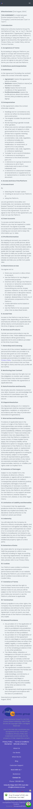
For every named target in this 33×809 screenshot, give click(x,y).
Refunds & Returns (20, 744)
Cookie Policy (22, 802)
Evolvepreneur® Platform (20, 806)
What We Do (16, 757)
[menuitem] (16, 749)
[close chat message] (30, 790)
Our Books (16, 753)
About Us (16, 748)
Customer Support (16, 765)
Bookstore (16, 774)
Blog (16, 761)
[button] (29, 3)
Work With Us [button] (16, 770)
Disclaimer (8, 744)
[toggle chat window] (28, 804)
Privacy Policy (6, 360)
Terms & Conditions (22, 742)
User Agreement (7, 802)
